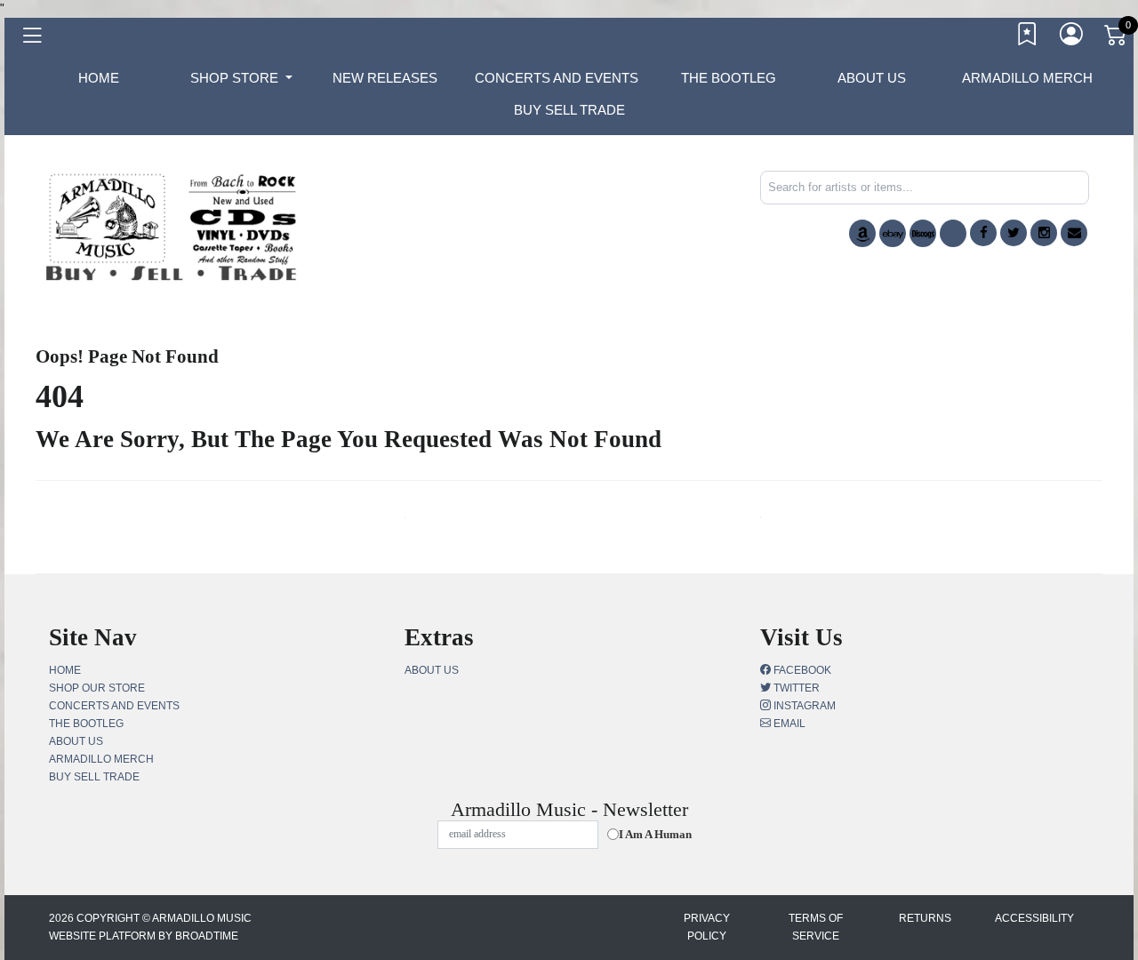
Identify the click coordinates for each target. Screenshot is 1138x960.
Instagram (803, 706)
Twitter (795, 688)
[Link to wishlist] (1027, 38)
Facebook (801, 670)
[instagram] (1044, 233)
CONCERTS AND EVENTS (556, 77)
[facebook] (983, 233)
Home (65, 670)
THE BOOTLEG (728, 77)
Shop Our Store (97, 688)
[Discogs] (923, 233)
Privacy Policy (707, 927)
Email (788, 723)
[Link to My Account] (1072, 38)
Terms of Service (816, 927)
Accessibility (1034, 918)
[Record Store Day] (953, 233)
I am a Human (655, 834)
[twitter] (1013, 233)
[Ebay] (893, 233)
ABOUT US (871, 77)
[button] (241, 78)
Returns (925, 918)
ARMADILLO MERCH (1027, 77)
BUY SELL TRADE (569, 109)
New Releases (385, 77)
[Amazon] (862, 233)
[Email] (1074, 233)
